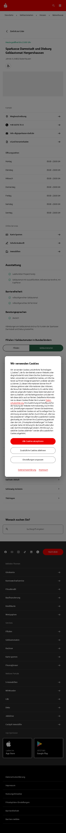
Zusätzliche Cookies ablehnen (33, 450)
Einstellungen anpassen (33, 460)
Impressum (43, 470)
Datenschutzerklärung (27, 470)
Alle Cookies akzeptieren (33, 441)
